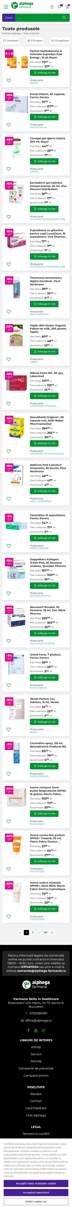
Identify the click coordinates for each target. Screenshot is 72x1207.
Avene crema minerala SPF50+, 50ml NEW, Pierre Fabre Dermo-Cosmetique (47, 886)
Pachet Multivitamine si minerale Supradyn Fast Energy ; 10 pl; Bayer (46, 54)
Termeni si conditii (36, 1134)
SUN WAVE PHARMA (42, 643)
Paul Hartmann (39, 314)
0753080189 (38, 1013)
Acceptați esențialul (36, 1192)
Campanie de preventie (36, 1068)
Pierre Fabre (37, 824)
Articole (36, 1061)
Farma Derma (38, 127)
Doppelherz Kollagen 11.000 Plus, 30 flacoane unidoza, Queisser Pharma (48, 562)
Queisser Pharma (40, 596)
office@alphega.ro (38, 1020)
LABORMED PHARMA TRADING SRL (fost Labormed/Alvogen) (43, 406)
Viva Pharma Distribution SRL (48, 219)
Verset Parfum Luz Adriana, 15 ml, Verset (44, 700)
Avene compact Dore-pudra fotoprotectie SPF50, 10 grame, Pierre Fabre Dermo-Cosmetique (48, 791)
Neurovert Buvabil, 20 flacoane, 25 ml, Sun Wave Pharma (48, 610)
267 (46, 932)
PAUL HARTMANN (41, 501)
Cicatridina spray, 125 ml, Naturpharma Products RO (48, 745)
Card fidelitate (36, 1108)
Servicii (36, 1054)
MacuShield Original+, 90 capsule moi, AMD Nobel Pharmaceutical (47, 420)
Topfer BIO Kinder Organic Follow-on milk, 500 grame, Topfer (48, 328)
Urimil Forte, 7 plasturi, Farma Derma (45, 656)
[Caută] (64, 18)
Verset (33, 732)
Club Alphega (36, 1115)
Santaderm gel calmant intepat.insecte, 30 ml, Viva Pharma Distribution (48, 186)
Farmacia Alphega (11, 33)
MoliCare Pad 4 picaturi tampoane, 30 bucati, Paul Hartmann (48, 468)
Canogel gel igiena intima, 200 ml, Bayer (48, 140)
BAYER (34, 83)
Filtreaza (36, 40)
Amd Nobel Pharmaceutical (47, 453)
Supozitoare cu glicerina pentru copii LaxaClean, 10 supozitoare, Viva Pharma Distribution (48, 234)
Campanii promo (36, 1075)
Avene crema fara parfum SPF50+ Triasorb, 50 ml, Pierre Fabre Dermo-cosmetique (47, 838)
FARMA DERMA (39, 548)
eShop (36, 1047)
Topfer (33, 362)
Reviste (36, 1094)
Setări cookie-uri (36, 1201)
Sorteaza (12, 40)
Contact (36, 1101)
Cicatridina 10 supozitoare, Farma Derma (48, 517)
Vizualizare (62, 40)
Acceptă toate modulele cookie (36, 1183)
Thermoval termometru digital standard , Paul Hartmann (46, 281)
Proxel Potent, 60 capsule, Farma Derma (47, 96)
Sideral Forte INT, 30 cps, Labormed (46, 375)
